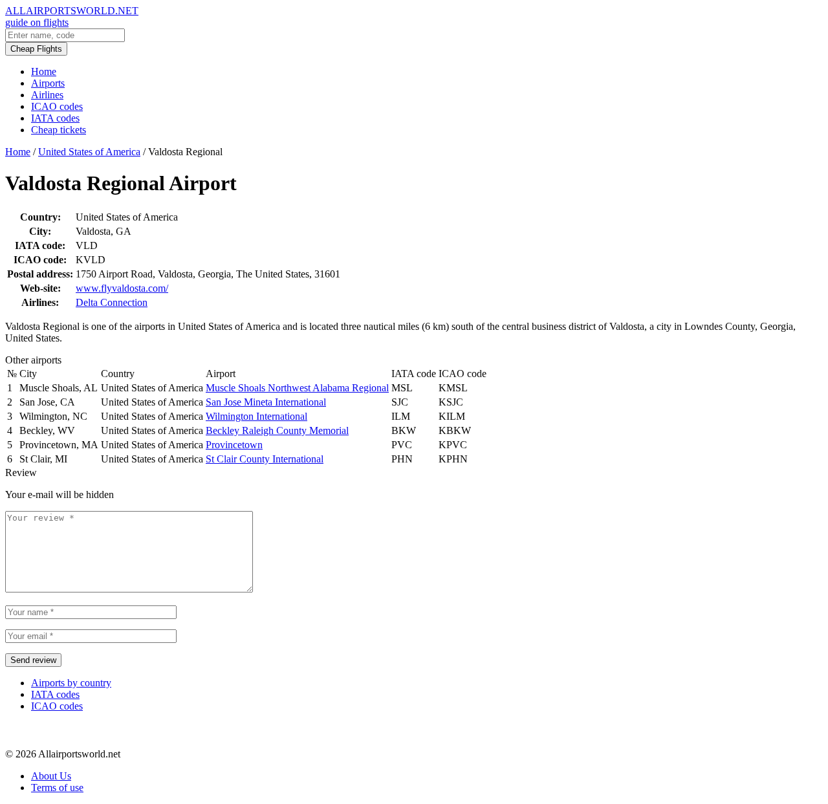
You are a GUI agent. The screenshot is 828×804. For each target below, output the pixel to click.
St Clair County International (264, 458)
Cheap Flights (36, 49)
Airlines (47, 94)
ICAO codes (57, 106)
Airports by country (71, 682)
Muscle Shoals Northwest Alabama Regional (297, 387)
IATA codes (55, 118)
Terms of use (57, 787)
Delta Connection (111, 302)
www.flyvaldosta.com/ (122, 288)
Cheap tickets (58, 129)
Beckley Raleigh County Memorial (277, 430)
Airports (48, 83)
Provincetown (234, 444)
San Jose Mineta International (266, 402)
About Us (51, 775)
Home (43, 71)
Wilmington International (256, 416)
